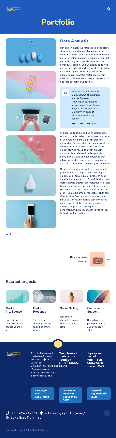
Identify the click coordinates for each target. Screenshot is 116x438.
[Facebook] (107, 413)
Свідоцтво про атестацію (42, 393)
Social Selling (69, 308)
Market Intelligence (14, 310)
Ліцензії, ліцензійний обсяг (99, 393)
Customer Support (94, 310)
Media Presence (39, 310)
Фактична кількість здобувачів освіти (70, 395)
